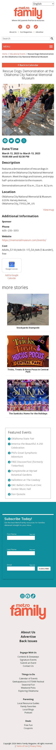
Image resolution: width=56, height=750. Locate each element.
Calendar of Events (28, 678)
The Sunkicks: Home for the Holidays (28, 413)
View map (48, 209)
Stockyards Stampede (28, 327)
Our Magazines (26, 32)
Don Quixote (18, 494)
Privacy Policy (35, 746)
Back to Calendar (28, 65)
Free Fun (28, 725)
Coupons (28, 728)
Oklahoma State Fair (22, 438)
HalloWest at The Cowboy (25, 479)
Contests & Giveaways (28, 656)
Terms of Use (22, 746)
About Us (13, 32)
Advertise (39, 32)
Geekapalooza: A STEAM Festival (28, 681)
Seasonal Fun (28, 684)
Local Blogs (28, 709)
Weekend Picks (28, 687)
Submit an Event (28, 662)
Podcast (28, 712)
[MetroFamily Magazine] (28, 13)
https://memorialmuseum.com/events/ (24, 240)
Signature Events (28, 659)
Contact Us (28, 666)
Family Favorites (28, 706)
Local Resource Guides (28, 703)
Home (4, 54)
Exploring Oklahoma (28, 690)
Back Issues (28, 641)
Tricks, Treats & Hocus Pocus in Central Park (28, 370)
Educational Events (18, 54)
